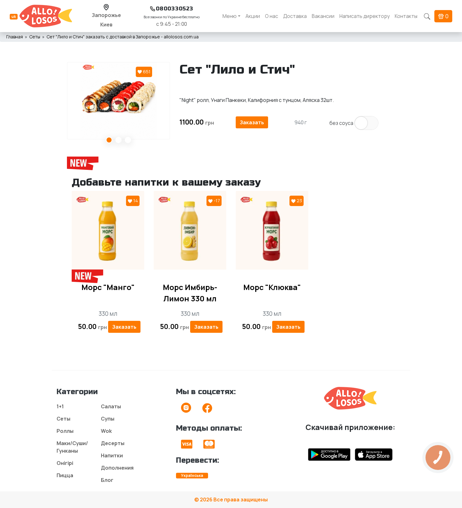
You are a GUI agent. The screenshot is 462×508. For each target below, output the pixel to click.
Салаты (111, 406)
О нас (271, 16)
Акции (252, 16)
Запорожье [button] (106, 15)
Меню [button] (230, 16)
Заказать (252, 122)
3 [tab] (128, 140)
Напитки (112, 455)
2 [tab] (118, 140)
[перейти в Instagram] (186, 409)
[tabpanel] (118, 101)
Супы (107, 418)
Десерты (112, 443)
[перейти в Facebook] (207, 409)
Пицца (65, 475)
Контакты (406, 16)
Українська (192, 475)
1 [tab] (109, 140)
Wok (106, 430)
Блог (107, 480)
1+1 (60, 406)
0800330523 (174, 9)
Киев (106, 24)
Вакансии (323, 16)
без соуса (341, 123)
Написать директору (364, 16)
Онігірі (65, 463)
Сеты (63, 418)
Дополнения (117, 467)
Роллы (65, 430)
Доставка (295, 16)
